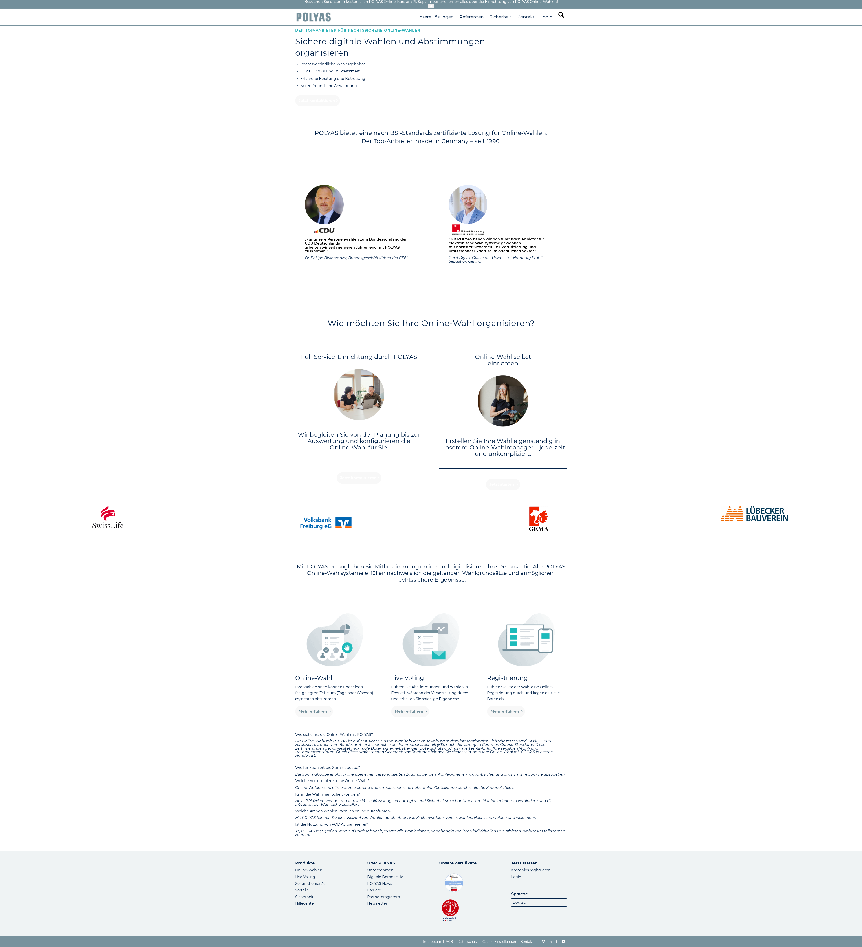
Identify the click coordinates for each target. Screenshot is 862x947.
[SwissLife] (107, 517)
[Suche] (561, 17)
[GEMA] (538, 518)
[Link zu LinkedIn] (550, 941)
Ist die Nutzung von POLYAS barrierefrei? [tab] (331, 824)
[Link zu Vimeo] (543, 941)
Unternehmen (380, 870)
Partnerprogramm (383, 897)
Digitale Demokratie (385, 877)
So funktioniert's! (310, 883)
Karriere (374, 890)
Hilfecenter (305, 903)
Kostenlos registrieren (531, 870)
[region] (431, 750)
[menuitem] (435, 17)
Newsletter (377, 903)
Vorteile (302, 890)
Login (516, 877)
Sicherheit (304, 897)
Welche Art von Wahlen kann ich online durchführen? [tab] (343, 811)
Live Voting (305, 877)
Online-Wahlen (308, 870)
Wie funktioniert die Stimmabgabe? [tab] (327, 767)
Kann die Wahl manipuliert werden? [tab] (327, 794)
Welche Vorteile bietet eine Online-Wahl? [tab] (332, 781)
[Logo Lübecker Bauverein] (754, 513)
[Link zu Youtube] (563, 941)
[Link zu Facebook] (556, 941)
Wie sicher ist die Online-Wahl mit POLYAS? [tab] (334, 735)
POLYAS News (379, 883)
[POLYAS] (313, 17)
